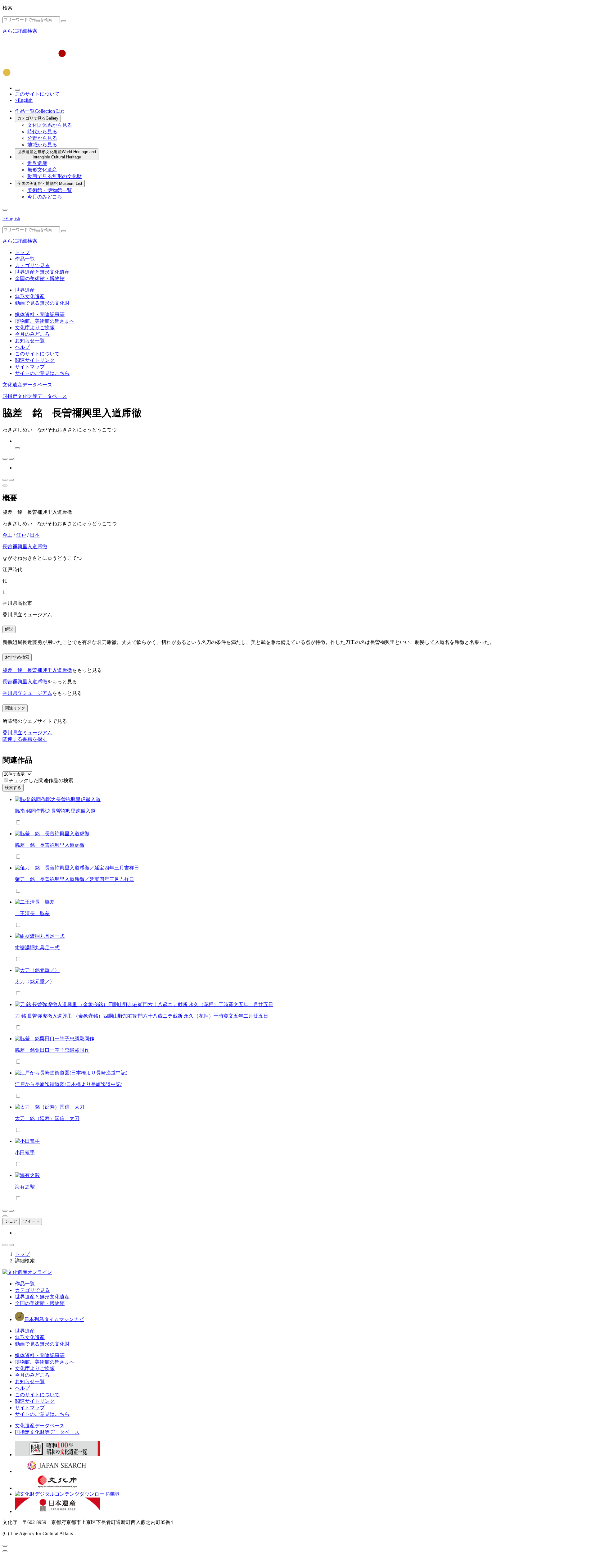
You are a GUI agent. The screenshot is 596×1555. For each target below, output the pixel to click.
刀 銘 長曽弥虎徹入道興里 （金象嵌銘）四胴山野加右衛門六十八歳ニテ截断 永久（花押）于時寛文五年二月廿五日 (141, 1016)
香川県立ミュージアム (27, 693)
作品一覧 (39, 111)
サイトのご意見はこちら (42, 373)
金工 (7, 535)
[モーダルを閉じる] (4, 1546)
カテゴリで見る (37, 118)
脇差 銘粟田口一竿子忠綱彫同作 (52, 1050)
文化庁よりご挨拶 (35, 327)
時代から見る (42, 131)
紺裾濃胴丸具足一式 (37, 947)
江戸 (21, 535)
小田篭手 (25, 1152)
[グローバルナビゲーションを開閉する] (4, 210)
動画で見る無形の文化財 (54, 176)
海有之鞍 (25, 1186)
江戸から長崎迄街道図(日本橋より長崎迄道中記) (68, 1084)
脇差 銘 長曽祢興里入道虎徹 (49, 845)
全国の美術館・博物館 (49, 183)
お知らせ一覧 (30, 340)
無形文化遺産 (42, 169)
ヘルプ (22, 347)
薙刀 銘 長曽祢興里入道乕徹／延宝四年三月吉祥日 (74, 879)
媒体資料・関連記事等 (40, 314)
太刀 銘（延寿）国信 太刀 (47, 1118)
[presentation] (6, 780)
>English (24, 100)
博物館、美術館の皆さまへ (44, 321)
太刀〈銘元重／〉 (35, 981)
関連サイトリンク (35, 360)
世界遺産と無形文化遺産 (56, 154)
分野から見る (42, 138)
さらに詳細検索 (19, 31)
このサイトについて (37, 94)
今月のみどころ (44, 196)
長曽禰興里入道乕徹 (24, 546)
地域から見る (42, 144)
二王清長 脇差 (32, 913)
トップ (22, 252)
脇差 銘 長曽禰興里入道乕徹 (37, 670)
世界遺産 (37, 163)
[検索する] (63, 21)
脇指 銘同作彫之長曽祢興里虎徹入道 (55, 811)
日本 (35, 535)
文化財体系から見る (49, 125)
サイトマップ (30, 366)
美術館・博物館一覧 (49, 190)
